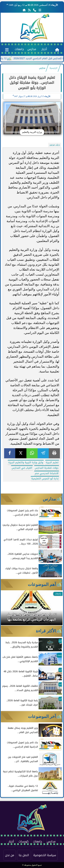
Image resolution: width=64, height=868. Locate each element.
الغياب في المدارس (22, 468)
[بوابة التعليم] (35, 28)
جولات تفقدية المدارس (46, 468)
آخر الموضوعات (42, 716)
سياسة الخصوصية (44, 855)
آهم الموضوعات (42, 584)
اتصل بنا (24, 855)
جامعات (19, 49)
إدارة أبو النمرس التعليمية (44, 478)
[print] (54, 453)
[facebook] (9, 453)
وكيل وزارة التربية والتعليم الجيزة (25, 462)
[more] (40, 10)
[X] (20, 453)
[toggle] (7, 49)
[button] (7, 609)
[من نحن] (34, 10)
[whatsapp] (32, 453)
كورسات (24, 841)
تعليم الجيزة (52, 462)
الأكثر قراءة (46, 630)
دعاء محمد (54, 145)
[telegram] (43, 453)
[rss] (29, 10)
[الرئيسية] (24, 10)
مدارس (31, 49)
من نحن (9, 855)
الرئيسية (53, 68)
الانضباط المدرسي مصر (46, 473)
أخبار (44, 49)
